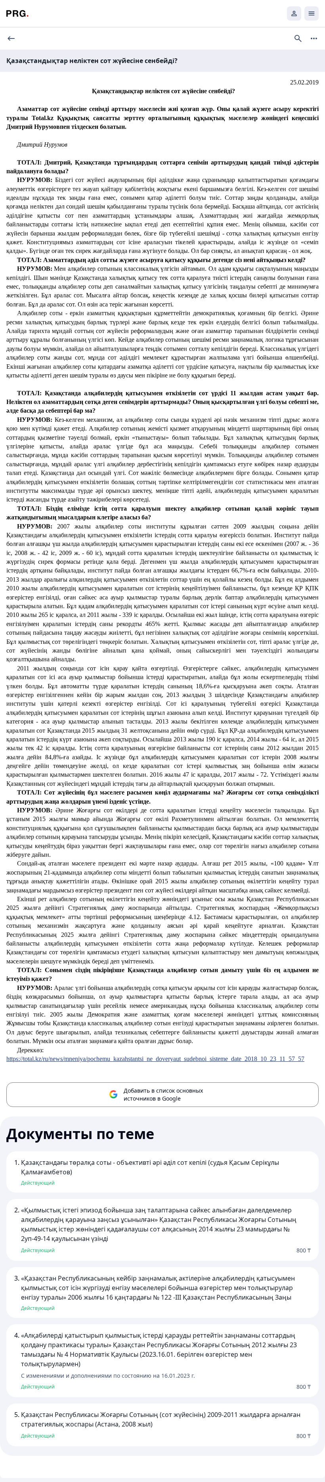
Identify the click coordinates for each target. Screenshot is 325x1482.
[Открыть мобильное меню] (311, 13)
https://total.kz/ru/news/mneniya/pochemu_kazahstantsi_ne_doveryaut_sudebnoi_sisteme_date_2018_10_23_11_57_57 (155, 1058)
